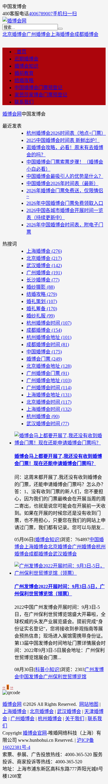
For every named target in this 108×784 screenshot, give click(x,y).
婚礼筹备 (41, 308)
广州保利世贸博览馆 (64, 676)
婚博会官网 (35, 732)
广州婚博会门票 (47, 373)
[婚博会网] (14, 20)
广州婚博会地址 (48, 380)
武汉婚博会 (44, 265)
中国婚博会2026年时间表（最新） (62, 183)
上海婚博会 (62, 34)
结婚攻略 (24, 80)
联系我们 (24, 102)
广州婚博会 (38, 34)
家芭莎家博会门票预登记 (40, 94)
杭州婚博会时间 (48, 323)
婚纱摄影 (40, 287)
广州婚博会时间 (48, 387)
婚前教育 (24, 73)
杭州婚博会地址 (48, 337)
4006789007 (41, 13)
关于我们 (74, 718)
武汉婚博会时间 (47, 423)
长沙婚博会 (42, 279)
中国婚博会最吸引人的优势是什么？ (64, 176)
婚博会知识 (26, 66)
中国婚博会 (44, 351)
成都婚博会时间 (47, 344)
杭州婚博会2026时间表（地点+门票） (66, 133)
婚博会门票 (44, 358)
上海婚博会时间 (48, 409)
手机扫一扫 (65, 13)
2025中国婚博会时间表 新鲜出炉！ (63, 140)
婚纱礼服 (40, 315)
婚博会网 (12, 113)
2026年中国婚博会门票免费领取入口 (64, 203)
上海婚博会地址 (48, 394)
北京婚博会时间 (48, 402)
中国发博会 (31, 676)
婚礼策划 (41, 301)
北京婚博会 (14, 34)
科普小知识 (47, 669)
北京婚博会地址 (48, 366)
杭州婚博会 (42, 416)
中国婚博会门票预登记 (38, 87)
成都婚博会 (86, 34)
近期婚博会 (26, 58)
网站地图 (88, 704)
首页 (20, 51)
